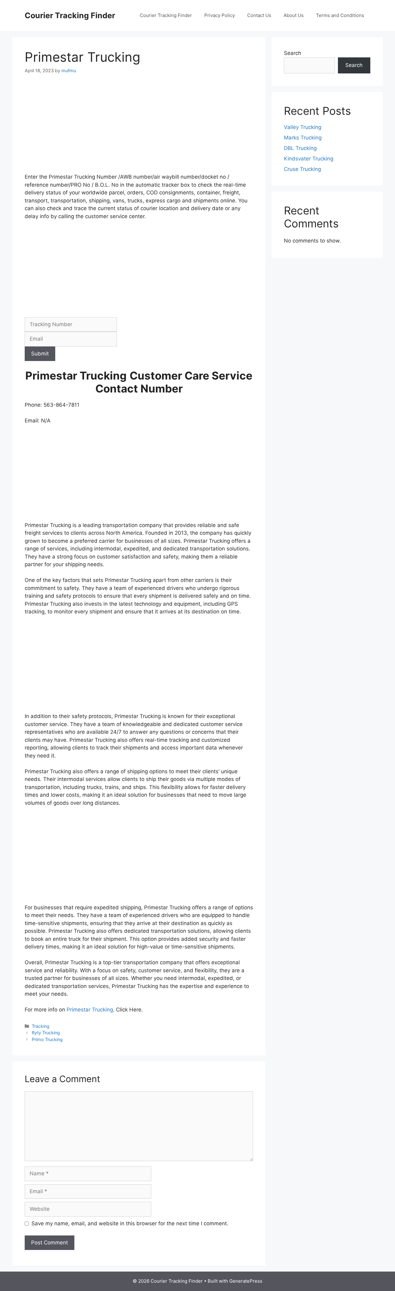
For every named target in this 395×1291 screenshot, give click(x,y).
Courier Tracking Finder (70, 15)
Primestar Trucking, (89, 1010)
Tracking (40, 1026)
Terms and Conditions (340, 15)
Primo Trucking (47, 1039)
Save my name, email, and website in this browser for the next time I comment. (129, 1223)
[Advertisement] (139, 127)
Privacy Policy (219, 15)
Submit (40, 354)
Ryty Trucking (46, 1032)
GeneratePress (245, 1281)
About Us (294, 15)
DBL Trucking (300, 148)
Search (292, 53)
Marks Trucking (303, 138)
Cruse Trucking (302, 169)
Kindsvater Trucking (308, 159)
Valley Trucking (302, 127)
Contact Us (259, 15)
